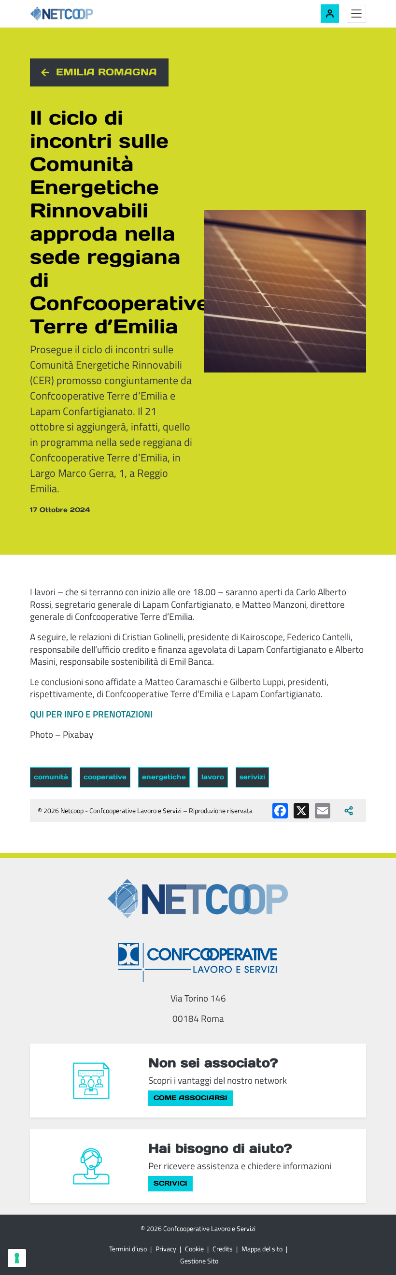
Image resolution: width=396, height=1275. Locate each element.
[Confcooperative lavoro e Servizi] (198, 962)
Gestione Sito (199, 1261)
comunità (51, 777)
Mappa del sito (262, 1249)
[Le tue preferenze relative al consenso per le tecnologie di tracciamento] (17, 1258)
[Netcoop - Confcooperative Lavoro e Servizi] (83, 14)
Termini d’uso (128, 1249)
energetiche (164, 777)
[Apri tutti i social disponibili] (348, 811)
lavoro (212, 777)
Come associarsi (190, 1097)
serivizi (252, 777)
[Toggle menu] (356, 14)
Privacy (166, 1249)
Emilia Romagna (106, 72)
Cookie (194, 1249)
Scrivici (170, 1183)
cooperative (105, 777)
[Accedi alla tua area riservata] (330, 13)
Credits (222, 1249)
